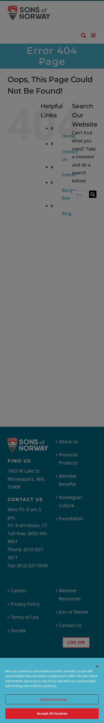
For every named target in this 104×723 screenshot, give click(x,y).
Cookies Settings (53, 699)
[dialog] (52, 690)
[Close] (97, 666)
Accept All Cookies (52, 713)
